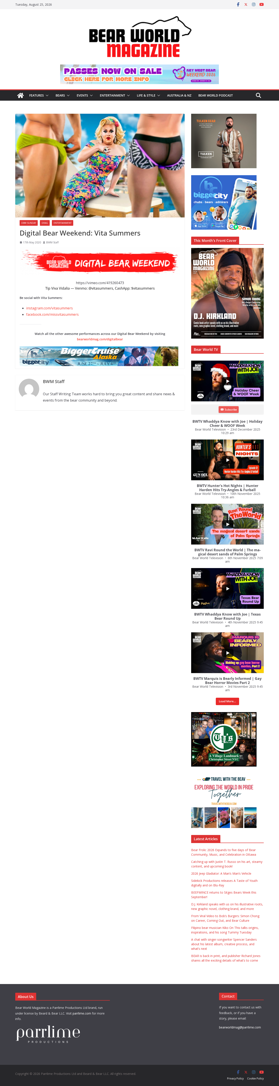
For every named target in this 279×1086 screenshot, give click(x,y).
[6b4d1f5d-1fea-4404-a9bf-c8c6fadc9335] (224, 116)
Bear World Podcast (215, 95)
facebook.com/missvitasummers (52, 314)
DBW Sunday (28, 222)
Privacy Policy (235, 1078)
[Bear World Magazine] (20, 95)
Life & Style (146, 95)
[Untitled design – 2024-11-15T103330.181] (224, 177)
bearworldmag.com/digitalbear (100, 339)
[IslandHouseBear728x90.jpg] (139, 67)
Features (36, 95)
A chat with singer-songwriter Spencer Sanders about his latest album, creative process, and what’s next (224, 944)
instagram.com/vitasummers (49, 308)
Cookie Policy (255, 1078)
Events (82, 95)
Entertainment (112, 95)
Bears (60, 95)
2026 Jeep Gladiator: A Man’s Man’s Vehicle (221, 873)
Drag (45, 222)
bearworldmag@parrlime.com (240, 1027)
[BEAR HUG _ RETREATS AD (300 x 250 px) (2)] (224, 776)
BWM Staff (52, 242)
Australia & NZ (179, 95)
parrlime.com (82, 1013)
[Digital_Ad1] (224, 714)
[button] (46, 95)
